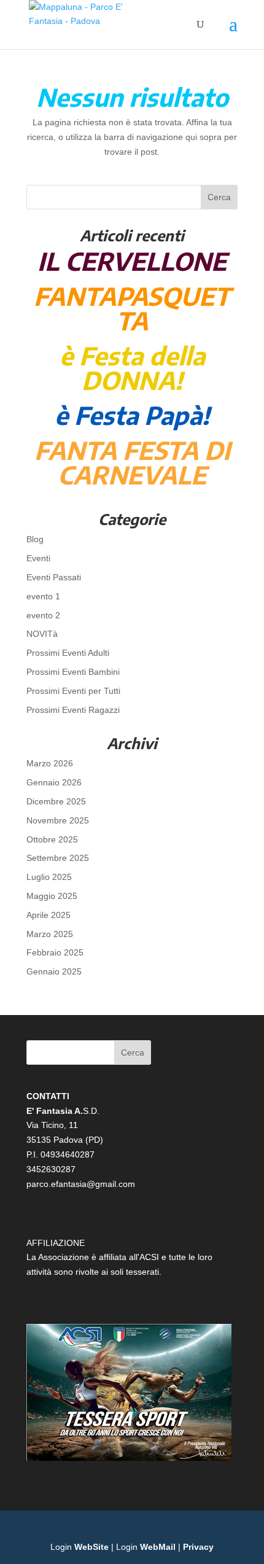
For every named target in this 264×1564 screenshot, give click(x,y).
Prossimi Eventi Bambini (73, 672)
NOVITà (42, 634)
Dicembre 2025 (56, 801)
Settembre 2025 (57, 858)
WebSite (91, 1547)
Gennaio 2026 (54, 782)
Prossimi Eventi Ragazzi (73, 710)
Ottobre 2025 (52, 839)
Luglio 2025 (49, 877)
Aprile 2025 (48, 915)
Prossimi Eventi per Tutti (73, 691)
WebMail (158, 1547)
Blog (35, 539)
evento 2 (43, 615)
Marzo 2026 (49, 763)
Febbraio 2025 (54, 952)
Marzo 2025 (49, 934)
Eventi (38, 558)
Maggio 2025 (51, 896)
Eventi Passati (53, 577)
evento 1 (43, 596)
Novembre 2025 (57, 820)
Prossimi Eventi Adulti (67, 653)
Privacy (198, 1547)
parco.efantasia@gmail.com (80, 1184)
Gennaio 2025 (54, 971)
